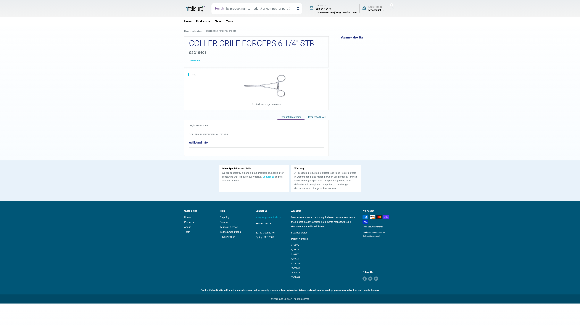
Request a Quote (317, 117)
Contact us (268, 176)
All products (197, 31)
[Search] (298, 8)
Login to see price (198, 125)
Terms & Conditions (230, 231)
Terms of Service (229, 227)
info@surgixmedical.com (269, 217)
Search (219, 8)
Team (229, 21)
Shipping (224, 217)
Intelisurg (194, 60)
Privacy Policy (227, 236)
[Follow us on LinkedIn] (376, 278)
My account (375, 10)
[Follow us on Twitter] (370, 278)
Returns (224, 222)
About (218, 21)
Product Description (290, 117)
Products (201, 21)
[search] (259, 8)
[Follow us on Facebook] (364, 278)
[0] (393, 8)
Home (188, 21)
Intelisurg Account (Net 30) (373, 232)
